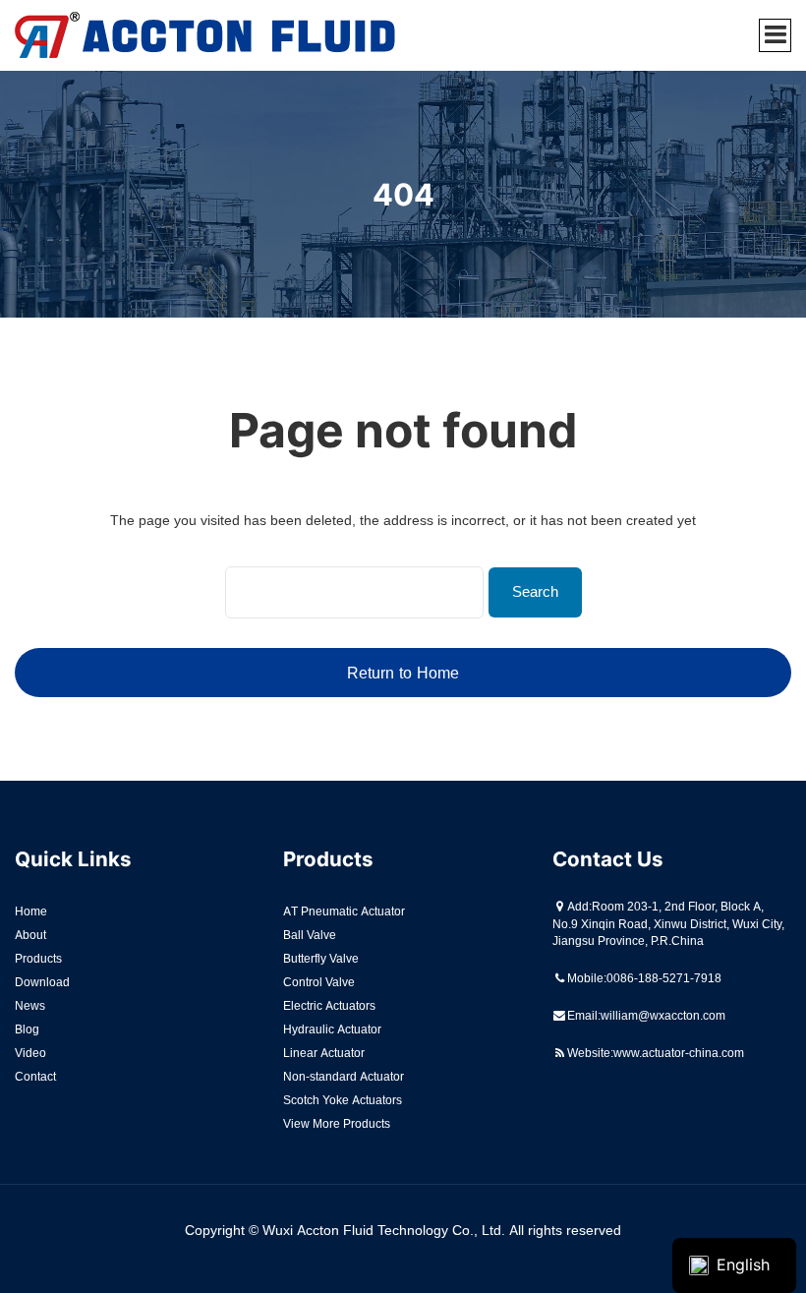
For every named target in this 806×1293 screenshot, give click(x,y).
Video (30, 1052)
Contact (35, 1076)
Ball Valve (309, 934)
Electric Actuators (329, 1005)
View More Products (336, 1123)
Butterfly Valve (321, 958)
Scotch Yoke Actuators (342, 1099)
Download (42, 981)
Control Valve (319, 981)
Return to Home (403, 672)
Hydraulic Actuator (332, 1029)
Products (38, 958)
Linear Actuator (324, 1052)
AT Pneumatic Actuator (344, 911)
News (30, 1005)
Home (31, 911)
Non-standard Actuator (343, 1076)
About (30, 934)
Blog (27, 1029)
